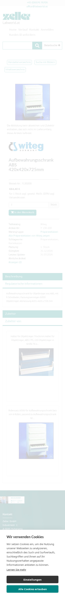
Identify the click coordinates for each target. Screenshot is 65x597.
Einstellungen (32, 579)
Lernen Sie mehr (16, 569)
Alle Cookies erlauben (32, 589)
